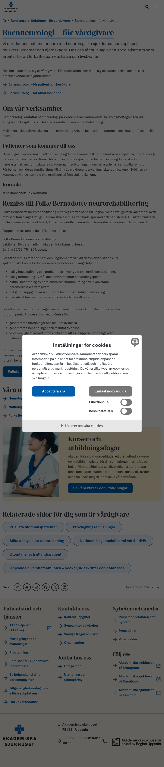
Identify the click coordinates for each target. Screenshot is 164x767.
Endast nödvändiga (110, 391)
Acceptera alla (53, 391)
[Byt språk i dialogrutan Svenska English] (134, 342)
